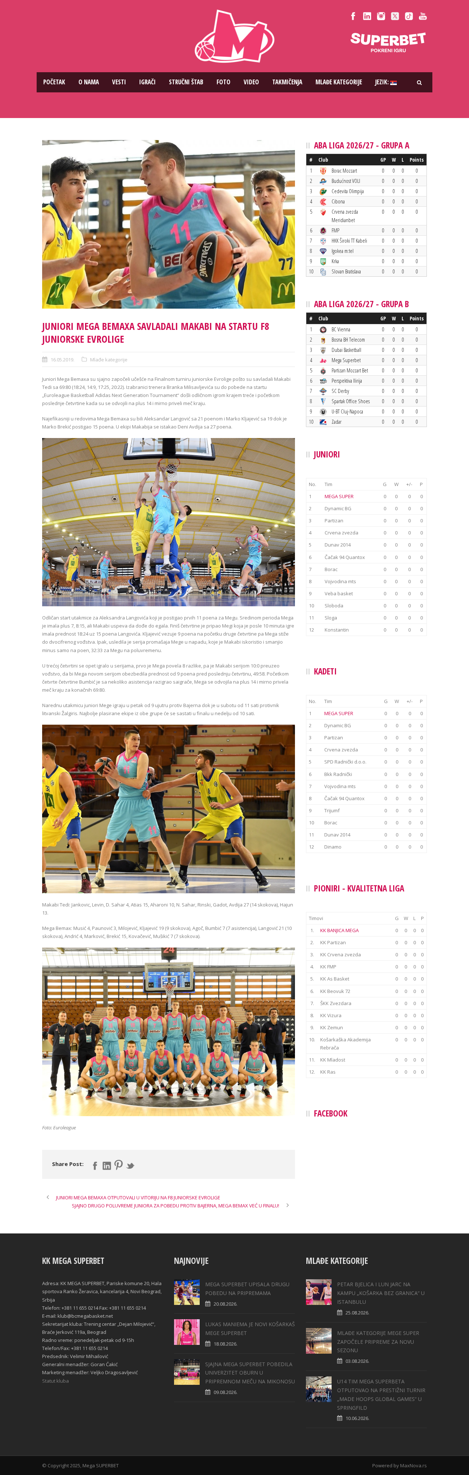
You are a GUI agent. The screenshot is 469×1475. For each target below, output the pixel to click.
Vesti (119, 82)
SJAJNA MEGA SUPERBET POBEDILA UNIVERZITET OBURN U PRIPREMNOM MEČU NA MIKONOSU (250, 1373)
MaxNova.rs (413, 1465)
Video (251, 82)
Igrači (147, 82)
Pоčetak (54, 82)
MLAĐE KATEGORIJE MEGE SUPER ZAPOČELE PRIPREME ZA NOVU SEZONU (378, 1341)
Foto (223, 82)
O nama (88, 82)
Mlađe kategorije (338, 82)
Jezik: (382, 82)
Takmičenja (287, 82)
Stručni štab (186, 82)
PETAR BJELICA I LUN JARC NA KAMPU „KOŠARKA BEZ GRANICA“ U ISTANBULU (381, 1293)
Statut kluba (55, 1380)
